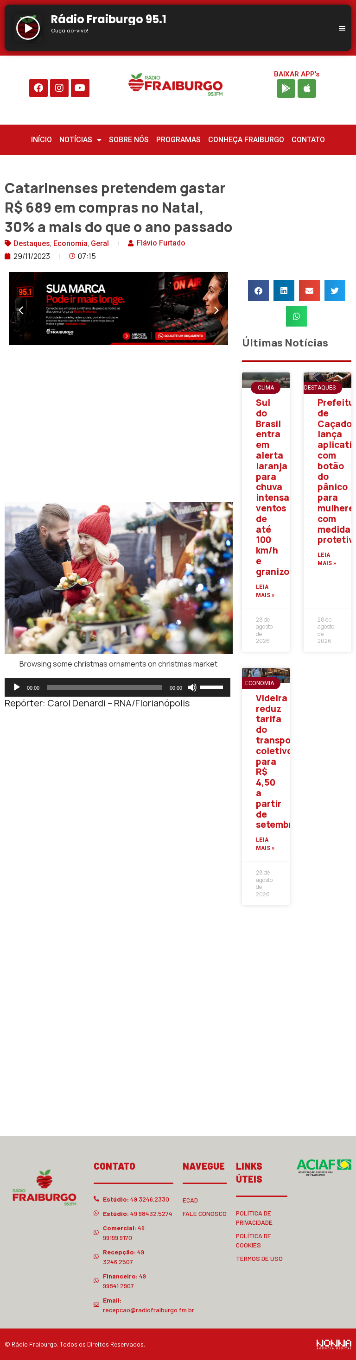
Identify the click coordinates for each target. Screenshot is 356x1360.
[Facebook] (38, 88)
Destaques (31, 243)
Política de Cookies (253, 1240)
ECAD (190, 1200)
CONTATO (308, 139)
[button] (20, 310)
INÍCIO (41, 139)
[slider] (213, 686)
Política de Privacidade (254, 1217)
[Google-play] (286, 88)
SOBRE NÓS (129, 139)
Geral (100, 243)
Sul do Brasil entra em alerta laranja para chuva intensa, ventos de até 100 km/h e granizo (274, 487)
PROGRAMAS (178, 139)
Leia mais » (265, 591)
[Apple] (307, 88)
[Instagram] (59, 88)
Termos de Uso (259, 1258)
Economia (70, 243)
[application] (117, 687)
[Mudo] (192, 687)
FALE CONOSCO (205, 1213)
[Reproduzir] (16, 687)
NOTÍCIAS (75, 139)
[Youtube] (80, 88)
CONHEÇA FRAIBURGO (246, 139)
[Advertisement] (119, 426)
